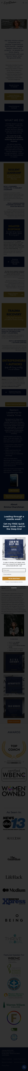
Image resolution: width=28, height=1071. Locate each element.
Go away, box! (14, 587)
